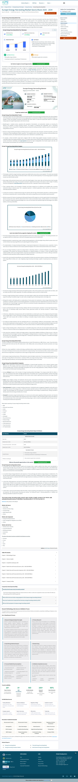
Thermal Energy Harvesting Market (39, 745)
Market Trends (63, 21)
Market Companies (64, 26)
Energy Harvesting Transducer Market (13, 747)
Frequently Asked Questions (66, 32)
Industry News (63, 28)
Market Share (63, 25)
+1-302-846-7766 (61, 761)
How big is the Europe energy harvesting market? (13, 589)
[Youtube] (74, 776)
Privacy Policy (47, 780)
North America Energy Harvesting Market (40, 747)
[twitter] (67, 776)
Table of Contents (64, 30)
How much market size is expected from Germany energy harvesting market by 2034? (21, 600)
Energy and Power (8, 7)
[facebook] (71, 776)
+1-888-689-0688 (63, 760)
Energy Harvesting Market (10, 745)
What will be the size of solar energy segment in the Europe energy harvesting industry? (22, 597)
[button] (56, 552)
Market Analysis (64, 23)
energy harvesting (32, 69)
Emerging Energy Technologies (18, 7)
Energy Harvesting (28, 7)
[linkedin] (63, 776)
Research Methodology (65, 33)
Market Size (63, 19)
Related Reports (64, 35)
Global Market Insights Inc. (7, 776)
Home (2, 7)
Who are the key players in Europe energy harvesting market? (16, 603)
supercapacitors (23, 140)
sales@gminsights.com (63, 764)
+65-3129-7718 (62, 763)
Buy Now (69, 13)
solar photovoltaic (18, 183)
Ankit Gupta (47, 548)
